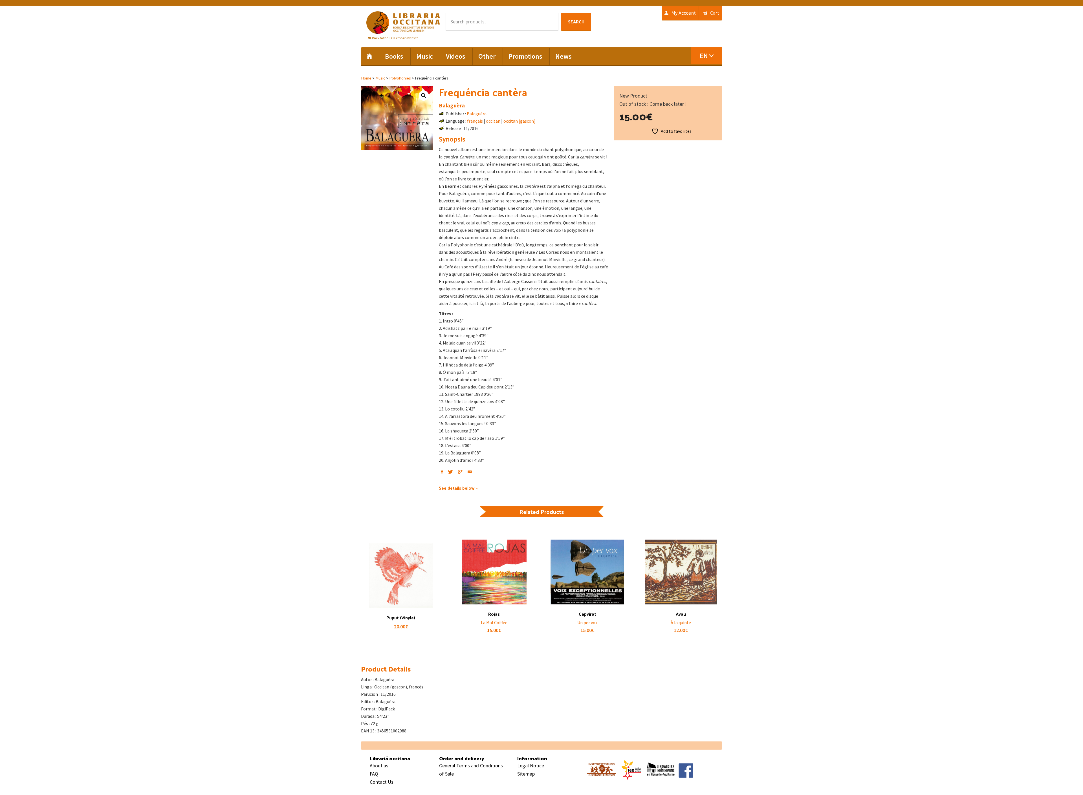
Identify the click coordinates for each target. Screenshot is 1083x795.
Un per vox (587, 622)
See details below (456, 488)
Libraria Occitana (403, 22)
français (475, 121)
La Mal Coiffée (494, 622)
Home (366, 78)
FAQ (374, 773)
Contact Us (381, 782)
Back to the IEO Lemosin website (395, 38)
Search (576, 21)
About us (379, 765)
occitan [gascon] (519, 121)
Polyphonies (400, 78)
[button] (424, 95)
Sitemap (526, 773)
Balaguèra (452, 105)
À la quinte (681, 622)
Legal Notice (530, 765)
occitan (493, 121)
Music (380, 78)
